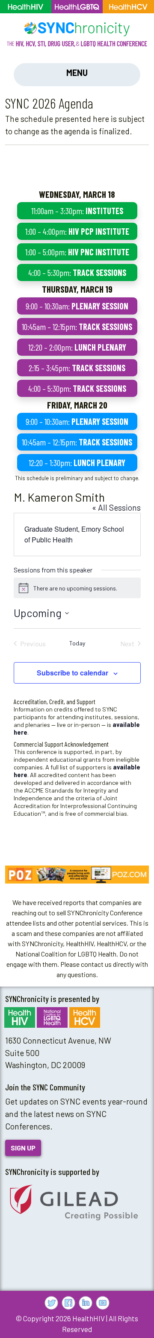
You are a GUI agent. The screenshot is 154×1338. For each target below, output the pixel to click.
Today (77, 643)
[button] (77, 875)
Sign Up (23, 1148)
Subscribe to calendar (72, 673)
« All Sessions (116, 507)
